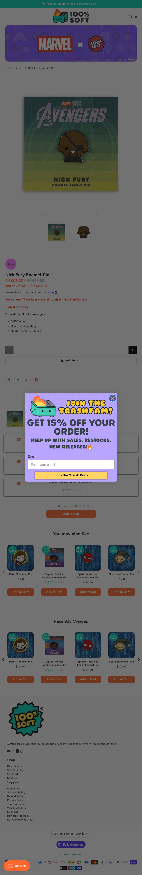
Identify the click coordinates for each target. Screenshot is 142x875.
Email (32, 456)
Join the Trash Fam (71, 475)
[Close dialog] (112, 398)
